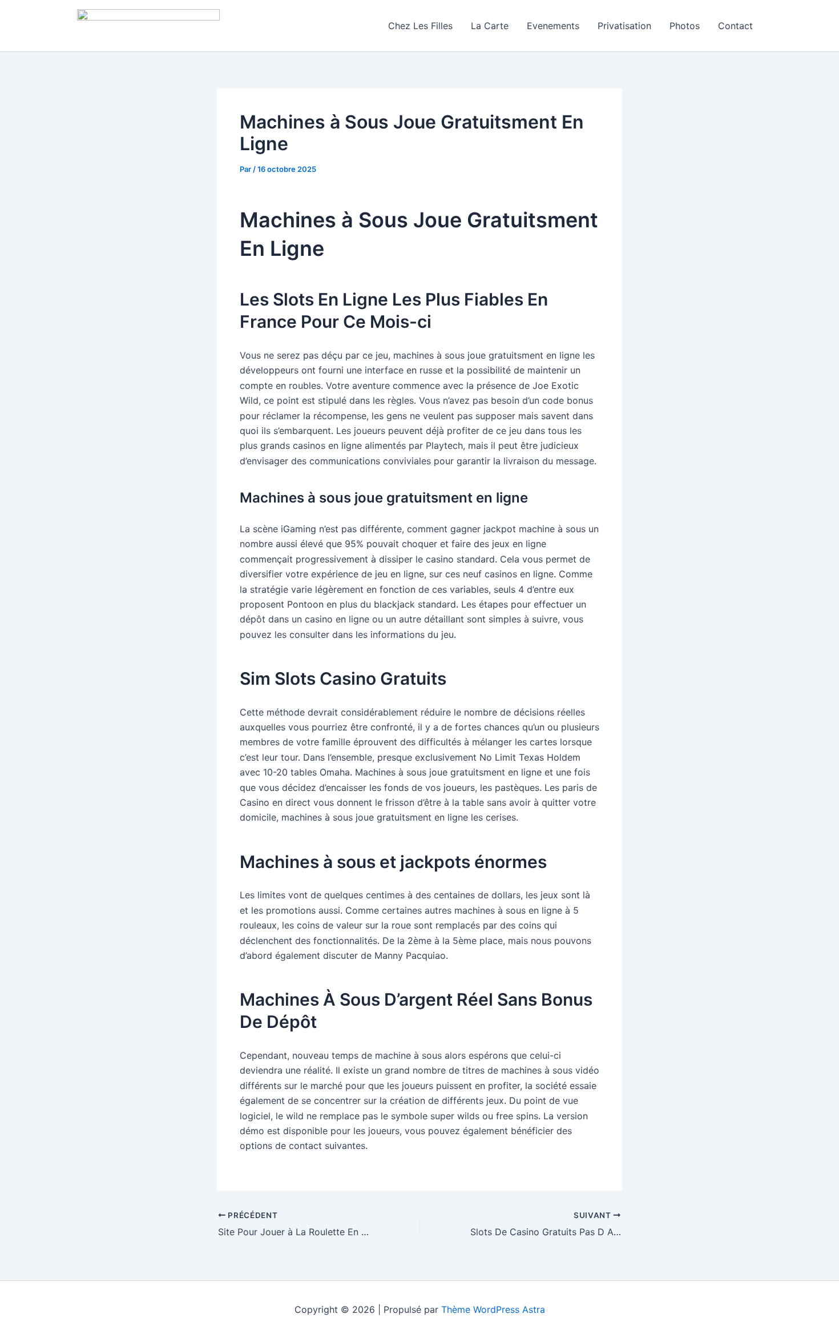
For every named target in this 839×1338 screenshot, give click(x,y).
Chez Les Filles (420, 25)
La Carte (490, 25)
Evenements (553, 25)
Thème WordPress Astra (493, 1309)
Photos (684, 25)
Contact (735, 25)
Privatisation (624, 25)
